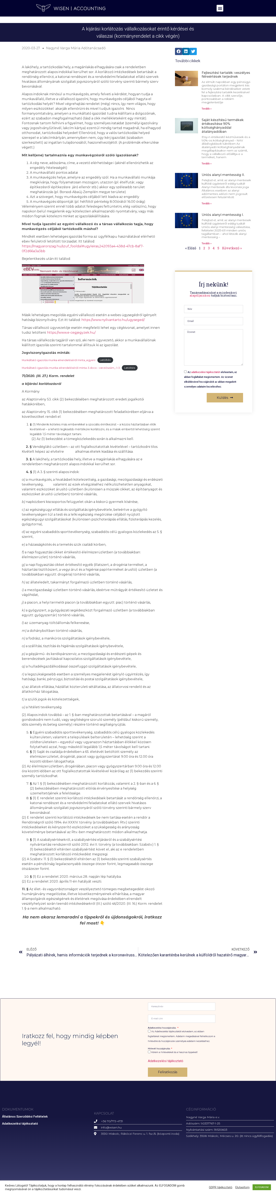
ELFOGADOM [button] (262, 1187)
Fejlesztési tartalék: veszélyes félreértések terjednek (226, 74)
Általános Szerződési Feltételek (25, 1116)
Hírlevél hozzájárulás (159, 1049)
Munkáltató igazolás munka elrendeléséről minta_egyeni (58, 360)
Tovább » (207, 108)
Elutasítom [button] (242, 1187)
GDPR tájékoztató (220, 1187)
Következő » (232, 248)
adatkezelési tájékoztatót (205, 372)
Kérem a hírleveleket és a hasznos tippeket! (174, 1052)
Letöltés (105, 360)
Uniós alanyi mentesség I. (222, 215)
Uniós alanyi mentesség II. (223, 175)
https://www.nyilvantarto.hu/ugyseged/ (113, 320)
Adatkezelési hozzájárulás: (162, 1028)
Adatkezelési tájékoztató (165, 1061)
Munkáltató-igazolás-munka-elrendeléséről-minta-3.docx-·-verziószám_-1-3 (71, 367)
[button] (220, 8)
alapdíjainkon (200, 295)
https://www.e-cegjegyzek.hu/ (71, 332)
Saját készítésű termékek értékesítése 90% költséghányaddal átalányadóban (223, 126)
